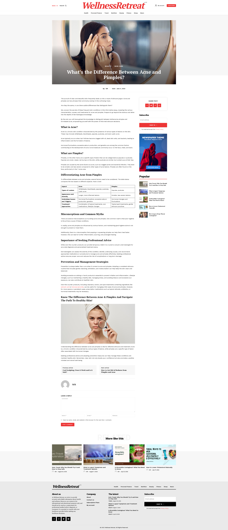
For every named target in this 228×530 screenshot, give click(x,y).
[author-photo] (53, 472)
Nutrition (144, 486)
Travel (136, 486)
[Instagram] (59, 519)
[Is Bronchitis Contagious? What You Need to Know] (143, 199)
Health (116, 486)
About (89, 497)
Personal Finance (126, 486)
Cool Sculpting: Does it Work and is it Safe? (78, 371)
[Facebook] (147, 105)
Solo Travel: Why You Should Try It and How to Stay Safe (158, 184)
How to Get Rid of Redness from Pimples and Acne (114, 371)
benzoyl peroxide (78, 287)
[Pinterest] (155, 105)
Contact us (90, 500)
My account (90, 505)
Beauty (108, 66)
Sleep (166, 486)
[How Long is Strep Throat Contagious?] (143, 215)
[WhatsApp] (159, 105)
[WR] (65, 384)
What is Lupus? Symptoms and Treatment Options (157, 192)
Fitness (158, 486)
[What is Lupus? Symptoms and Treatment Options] (143, 192)
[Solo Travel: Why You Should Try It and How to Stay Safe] (143, 184)
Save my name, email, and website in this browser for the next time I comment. (87, 420)
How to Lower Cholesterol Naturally (159, 467)
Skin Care (118, 66)
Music (172, 486)
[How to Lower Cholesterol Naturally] (143, 207)
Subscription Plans (93, 502)
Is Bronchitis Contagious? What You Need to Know (157, 199)
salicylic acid (65, 287)
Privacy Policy (159, 129)
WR (107, 88)
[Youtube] (68, 519)
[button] (63, 5)
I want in (152, 125)
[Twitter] (151, 105)
